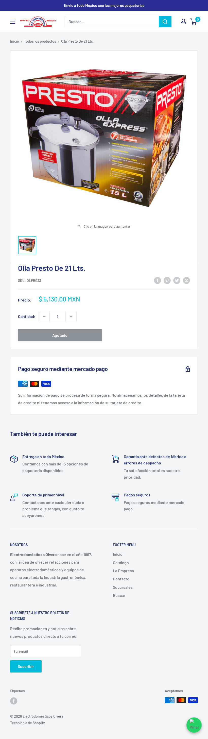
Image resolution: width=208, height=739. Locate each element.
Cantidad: (27, 316)
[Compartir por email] (186, 280)
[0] (193, 22)
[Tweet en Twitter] (176, 280)
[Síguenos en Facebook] (13, 700)
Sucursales (123, 587)
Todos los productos (40, 41)
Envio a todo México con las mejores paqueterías (104, 5)
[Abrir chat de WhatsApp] (194, 725)
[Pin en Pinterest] (167, 280)
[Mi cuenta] (183, 21)
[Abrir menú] (12, 22)
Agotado (59, 335)
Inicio (14, 41)
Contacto (121, 578)
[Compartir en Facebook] (157, 280)
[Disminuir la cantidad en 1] (44, 316)
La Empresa (123, 570)
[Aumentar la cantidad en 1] (71, 316)
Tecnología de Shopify (27, 723)
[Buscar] (165, 21)
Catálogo (121, 562)
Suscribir (26, 666)
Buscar (119, 595)
